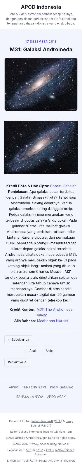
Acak (33, 351)
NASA (39, 450)
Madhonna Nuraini (52, 321)
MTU (58, 421)
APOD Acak (56, 396)
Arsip (49, 351)
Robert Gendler (63, 186)
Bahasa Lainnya (29, 396)
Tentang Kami (34, 387)
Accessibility (48, 444)
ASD (28, 450)
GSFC (50, 450)
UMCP (46, 425)
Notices (63, 444)
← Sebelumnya (18, 339)
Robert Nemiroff (42, 421)
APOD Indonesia (41, 7)
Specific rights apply (61, 437)
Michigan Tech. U (21, 460)
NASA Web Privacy (25, 444)
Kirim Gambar (61, 387)
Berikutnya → (17, 362)
